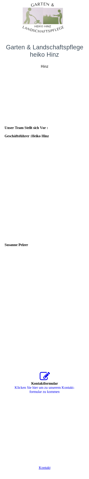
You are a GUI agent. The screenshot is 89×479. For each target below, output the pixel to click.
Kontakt (44, 468)
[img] (44, 17)
